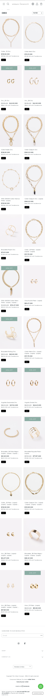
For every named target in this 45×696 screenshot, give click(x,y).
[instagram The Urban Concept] (18, 643)
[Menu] (4, 4)
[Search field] (8, 4)
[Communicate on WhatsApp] (40, 686)
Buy (3, 59)
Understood (38, 693)
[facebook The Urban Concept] (25, 643)
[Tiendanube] (22, 686)
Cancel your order (22, 682)
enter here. (31, 679)
